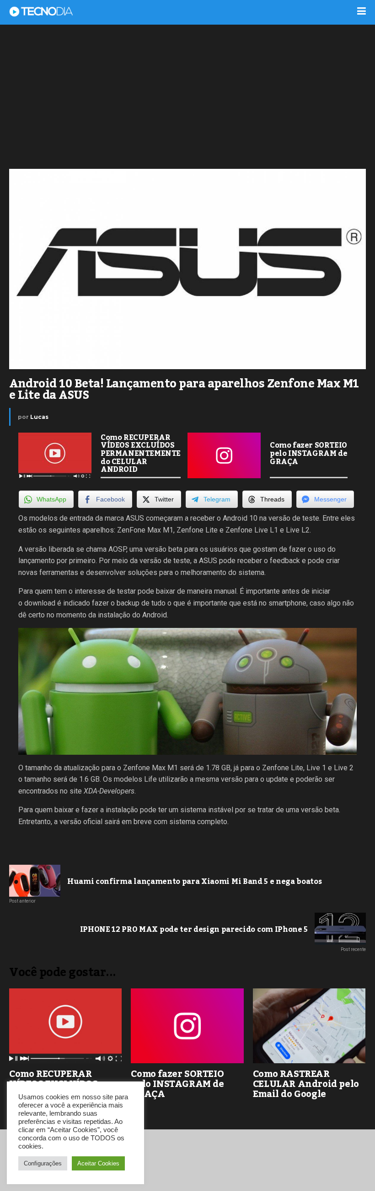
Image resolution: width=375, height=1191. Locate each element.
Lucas (39, 416)
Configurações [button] (43, 1163)
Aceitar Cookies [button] (98, 1163)
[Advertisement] (187, 96)
